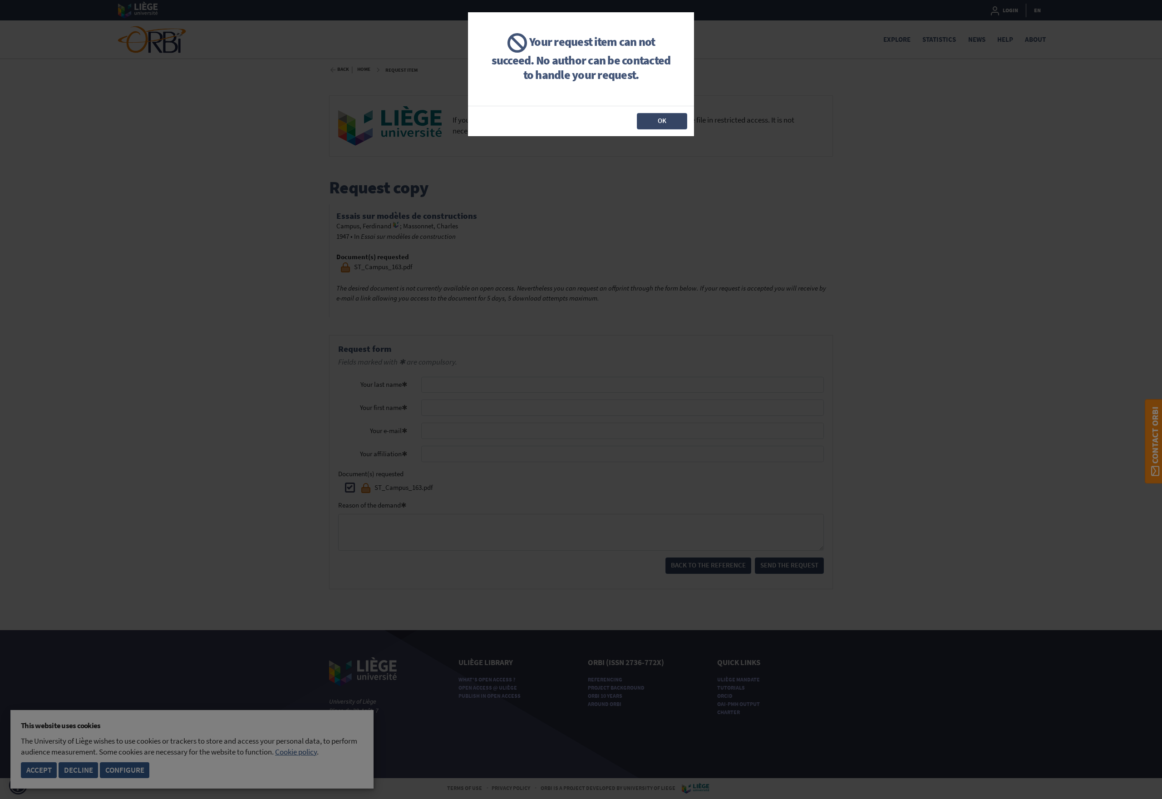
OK (662, 120)
